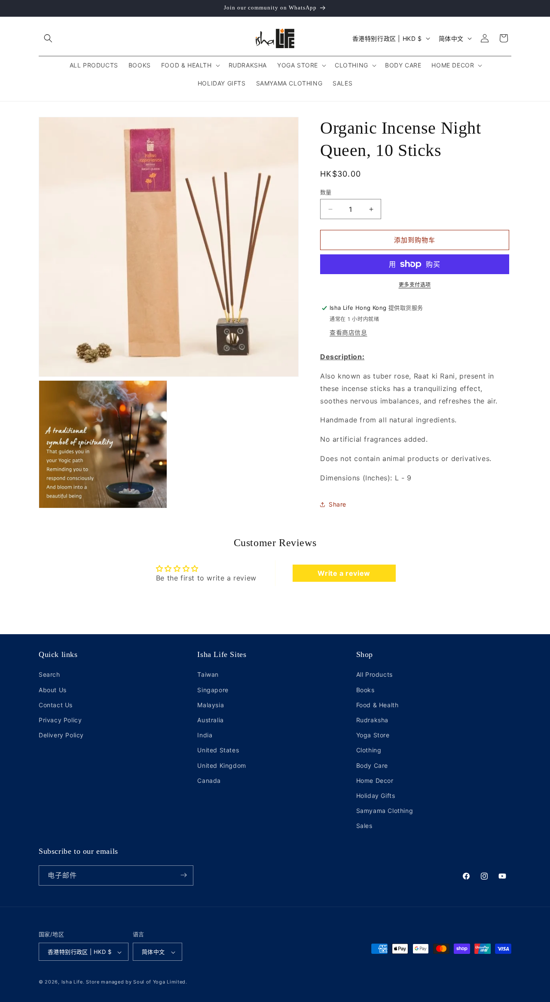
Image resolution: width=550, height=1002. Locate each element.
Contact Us (56, 705)
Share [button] (337, 504)
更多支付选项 (415, 284)
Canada (209, 780)
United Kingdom (221, 765)
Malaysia (210, 705)
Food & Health (377, 705)
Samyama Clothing (384, 810)
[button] (48, 38)
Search (49, 674)
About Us (53, 689)
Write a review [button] (344, 573)
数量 (326, 192)
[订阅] (183, 875)
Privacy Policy (60, 720)
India (204, 735)
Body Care (372, 765)
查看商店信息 (348, 332)
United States (218, 750)
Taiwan (208, 674)
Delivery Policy (61, 735)
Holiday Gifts (375, 795)
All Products (374, 674)
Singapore (212, 689)
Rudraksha (372, 720)
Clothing (369, 750)
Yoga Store (373, 735)
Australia (210, 720)
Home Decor (375, 780)
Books (365, 689)
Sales (364, 826)
